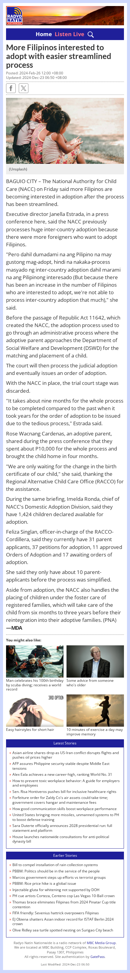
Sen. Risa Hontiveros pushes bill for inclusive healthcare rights (64, 791)
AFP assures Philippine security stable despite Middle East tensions (60, 766)
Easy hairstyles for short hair (30, 729)
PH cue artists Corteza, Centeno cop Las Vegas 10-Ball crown (63, 895)
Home (44, 34)
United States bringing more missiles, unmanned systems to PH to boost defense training (65, 817)
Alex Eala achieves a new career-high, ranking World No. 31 (62, 774)
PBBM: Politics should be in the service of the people (56, 871)
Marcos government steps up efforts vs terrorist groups (59, 877)
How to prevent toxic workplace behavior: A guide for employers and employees (66, 783)
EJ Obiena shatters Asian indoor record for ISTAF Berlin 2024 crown (63, 922)
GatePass (97, 956)
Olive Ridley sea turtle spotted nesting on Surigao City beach (62, 930)
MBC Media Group (101, 942)
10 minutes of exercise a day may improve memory (95, 731)
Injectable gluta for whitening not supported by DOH (55, 889)
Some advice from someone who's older (90, 682)
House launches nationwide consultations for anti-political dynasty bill (60, 839)
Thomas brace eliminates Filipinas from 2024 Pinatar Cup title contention (64, 904)
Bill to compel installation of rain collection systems (55, 864)
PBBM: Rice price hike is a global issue (44, 883)
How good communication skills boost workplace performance (64, 808)
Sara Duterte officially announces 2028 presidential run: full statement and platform (62, 828)
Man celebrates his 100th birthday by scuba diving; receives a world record (34, 685)
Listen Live (69, 34)
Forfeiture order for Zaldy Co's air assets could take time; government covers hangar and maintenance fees (60, 800)
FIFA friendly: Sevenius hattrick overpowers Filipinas (55, 912)
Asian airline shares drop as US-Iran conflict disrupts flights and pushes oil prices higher (65, 755)
